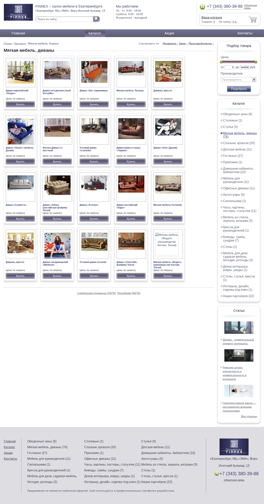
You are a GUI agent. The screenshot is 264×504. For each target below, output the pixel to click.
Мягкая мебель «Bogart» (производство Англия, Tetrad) (167, 265)
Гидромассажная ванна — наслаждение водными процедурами (239, 406)
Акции (169, 33)
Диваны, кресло (162, 90)
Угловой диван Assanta (93, 262)
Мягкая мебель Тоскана (130, 90)
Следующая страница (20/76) (96, 293)
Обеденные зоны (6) (237, 114)
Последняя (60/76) (129, 293)
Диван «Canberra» (16, 205)
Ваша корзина (211, 17)
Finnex (8, 43)
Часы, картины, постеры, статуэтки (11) (239, 209)
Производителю (201, 43)
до (237, 67)
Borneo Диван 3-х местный (53, 149)
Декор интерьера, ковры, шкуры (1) (235, 268)
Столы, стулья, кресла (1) (159, 476)
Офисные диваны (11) (239, 188)
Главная (18, 33)
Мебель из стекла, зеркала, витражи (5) (238, 219)
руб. (253, 67)
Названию (170, 43)
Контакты (245, 33)
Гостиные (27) (233, 155)
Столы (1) (230, 246)
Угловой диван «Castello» (88, 149)
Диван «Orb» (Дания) (165, 147)
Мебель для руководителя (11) (236, 180)
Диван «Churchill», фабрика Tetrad (127, 263)
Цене (183, 43)
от (222, 67)
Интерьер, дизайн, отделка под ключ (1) (237, 288)
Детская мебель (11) (237, 149)
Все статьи (249, 416)
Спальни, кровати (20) (239, 143)
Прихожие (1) (232, 162)
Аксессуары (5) (234, 194)
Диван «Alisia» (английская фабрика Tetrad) (55, 208)
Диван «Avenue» (89, 205)
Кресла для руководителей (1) (236, 228)
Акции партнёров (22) (238, 296)
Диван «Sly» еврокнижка (94, 90)
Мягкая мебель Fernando (167, 205)
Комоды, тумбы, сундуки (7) (234, 238)
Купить (20, 104)
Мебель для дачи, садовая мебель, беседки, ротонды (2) (238, 257)
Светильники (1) (234, 201)
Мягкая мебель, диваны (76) (47, 447)
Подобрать (239, 89)
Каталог (95, 33)
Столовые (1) (232, 120)
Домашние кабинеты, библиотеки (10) (238, 170)
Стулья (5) (230, 126)
